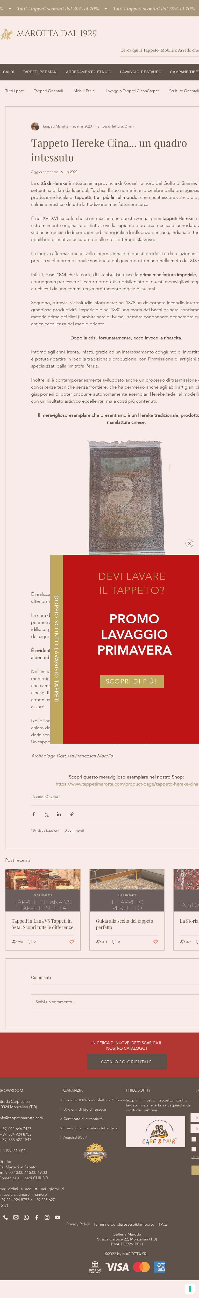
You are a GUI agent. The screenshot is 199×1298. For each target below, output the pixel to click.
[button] (189, 543)
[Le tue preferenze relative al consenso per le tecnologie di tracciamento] (190, 1289)
